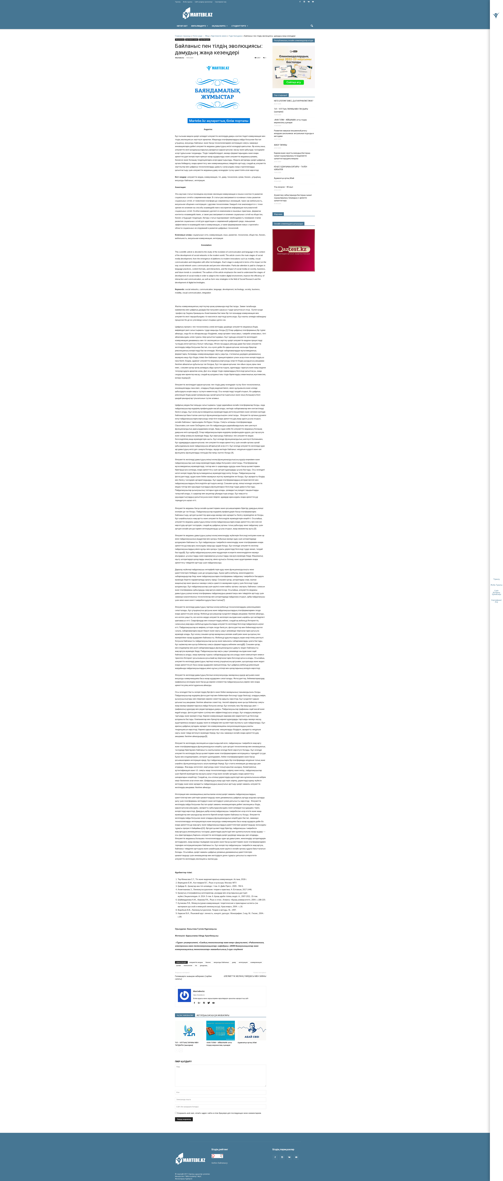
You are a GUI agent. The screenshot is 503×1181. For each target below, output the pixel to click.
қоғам (178, 965)
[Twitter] (209, 1003)
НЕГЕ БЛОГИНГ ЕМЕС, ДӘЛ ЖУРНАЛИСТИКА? (293, 101)
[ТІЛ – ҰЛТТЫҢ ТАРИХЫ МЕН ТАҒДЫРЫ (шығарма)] (189, 1030)
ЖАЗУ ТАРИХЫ (280, 145)
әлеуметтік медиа (196, 962)
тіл (196, 965)
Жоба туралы (187, 2)
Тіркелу (178, 2)
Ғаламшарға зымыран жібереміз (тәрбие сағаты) (193, 977)
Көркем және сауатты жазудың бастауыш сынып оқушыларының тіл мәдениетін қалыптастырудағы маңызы (292, 156)
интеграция (243, 962)
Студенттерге (238, 26)
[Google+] (200, 1003)
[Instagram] (304, 2)
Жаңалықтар (180, 39)
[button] (312, 26)
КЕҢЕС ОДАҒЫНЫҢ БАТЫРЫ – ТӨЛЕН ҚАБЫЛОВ (290, 168)
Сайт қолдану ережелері (203, 2)
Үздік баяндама (235, 36)
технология (188, 965)
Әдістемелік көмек (219, 36)
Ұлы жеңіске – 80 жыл (283, 187)
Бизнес (208, 962)
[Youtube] (313, 2)
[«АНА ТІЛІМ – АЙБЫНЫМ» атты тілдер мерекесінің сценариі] (220, 1030)
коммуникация (256, 962)
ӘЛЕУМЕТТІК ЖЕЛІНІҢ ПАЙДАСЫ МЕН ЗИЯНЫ (245, 976)
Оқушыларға (219, 26)
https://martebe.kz (199, 995)
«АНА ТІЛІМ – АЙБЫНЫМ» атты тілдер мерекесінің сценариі (290, 121)
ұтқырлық (203, 965)
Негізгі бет (182, 26)
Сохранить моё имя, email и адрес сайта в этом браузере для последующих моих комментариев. (219, 1113)
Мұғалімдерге (198, 26)
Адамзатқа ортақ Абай (247, 1043)
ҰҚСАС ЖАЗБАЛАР (185, 1015)
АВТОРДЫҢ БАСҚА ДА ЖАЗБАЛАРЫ (213, 1015)
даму (234, 962)
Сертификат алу (220, 2)
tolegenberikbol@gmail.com (240, 1163)
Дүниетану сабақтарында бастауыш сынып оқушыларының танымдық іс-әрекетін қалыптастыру (293, 198)
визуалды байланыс (221, 962)
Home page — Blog (201, 36)
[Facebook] (300, 2)
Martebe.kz (179, 58)
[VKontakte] (309, 2)
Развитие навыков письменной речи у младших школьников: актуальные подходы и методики (294, 133)
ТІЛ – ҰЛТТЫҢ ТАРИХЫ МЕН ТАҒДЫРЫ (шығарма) (291, 110)
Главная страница (183, 36)
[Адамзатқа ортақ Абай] (252, 1030)
